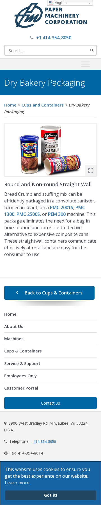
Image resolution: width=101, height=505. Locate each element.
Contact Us (50, 403)
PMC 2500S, (29, 214)
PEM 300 (57, 214)
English (59, 3)
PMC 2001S (61, 207)
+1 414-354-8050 (53, 38)
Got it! (50, 495)
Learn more (17, 483)
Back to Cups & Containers (53, 293)
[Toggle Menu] (85, 64)
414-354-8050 (44, 441)
